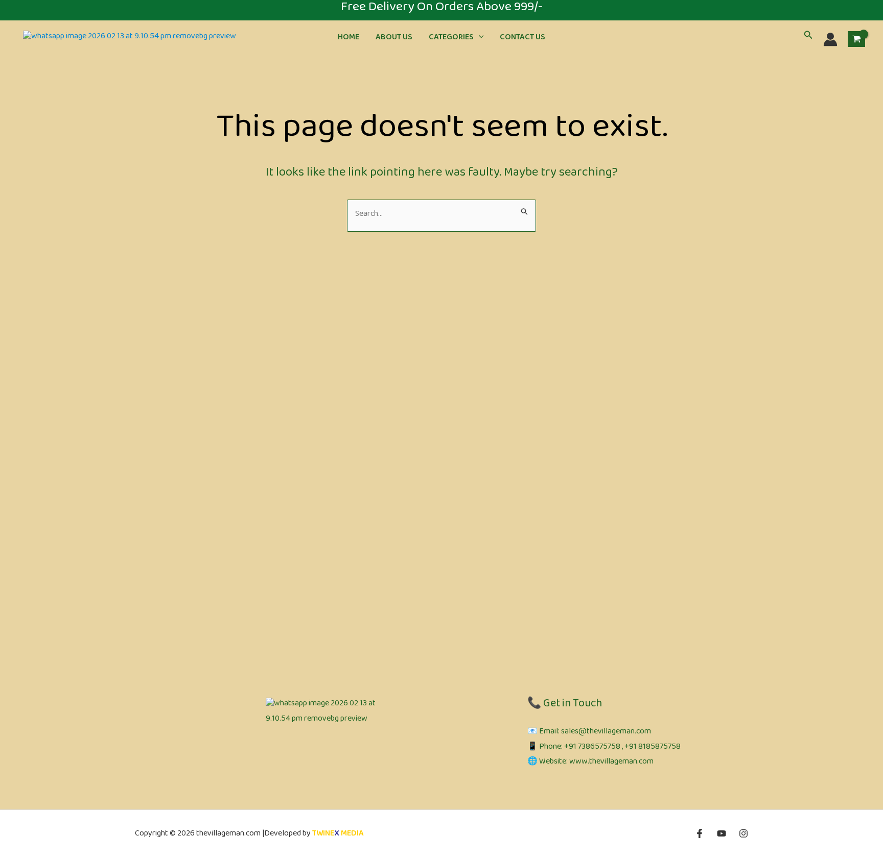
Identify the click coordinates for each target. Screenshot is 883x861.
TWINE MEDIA (338, 835)
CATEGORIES (451, 39)
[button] (479, 39)
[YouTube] (721, 833)
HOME (348, 39)
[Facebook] (699, 833)
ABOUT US (394, 39)
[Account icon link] (830, 39)
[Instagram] (743, 833)
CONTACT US (522, 39)
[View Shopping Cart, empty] (856, 39)
